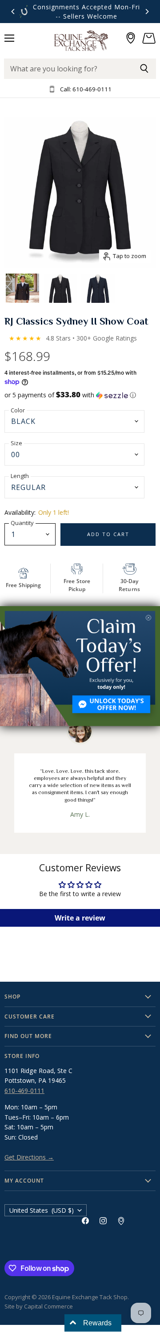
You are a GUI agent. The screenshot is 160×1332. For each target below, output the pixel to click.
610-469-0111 (24, 1090)
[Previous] (13, 11)
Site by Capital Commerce (38, 1306)
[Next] (146, 11)
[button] (80, 395)
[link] (80, 666)
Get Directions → (29, 1157)
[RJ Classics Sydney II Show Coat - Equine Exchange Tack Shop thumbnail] (22, 287)
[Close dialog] (148, 617)
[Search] (144, 69)
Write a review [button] (80, 918)
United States (41, 1210)
